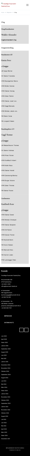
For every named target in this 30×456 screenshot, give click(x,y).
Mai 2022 (3, 425)
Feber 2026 (4, 342)
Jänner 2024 (4, 393)
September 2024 (6, 374)
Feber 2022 (4, 435)
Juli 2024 (3, 381)
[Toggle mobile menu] (27, 5)
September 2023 (5, 403)
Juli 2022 (3, 419)
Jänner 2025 (4, 361)
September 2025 (5, 349)
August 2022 (4, 416)
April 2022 (4, 429)
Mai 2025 (3, 358)
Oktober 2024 (5, 371)
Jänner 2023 (4, 406)
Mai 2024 (3, 384)
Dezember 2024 (5, 365)
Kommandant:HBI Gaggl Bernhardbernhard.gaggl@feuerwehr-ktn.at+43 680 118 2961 (10, 294)
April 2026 (4, 339)
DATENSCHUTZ (9, 322)
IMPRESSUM (8, 316)
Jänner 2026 (4, 345)
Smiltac (18, 450)
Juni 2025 (4, 355)
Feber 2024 (4, 390)
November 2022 (5, 409)
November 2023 (5, 397)
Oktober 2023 (5, 400)
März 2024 (4, 387)
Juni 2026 (4, 336)
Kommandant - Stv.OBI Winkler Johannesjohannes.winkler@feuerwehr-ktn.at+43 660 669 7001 (11, 305)
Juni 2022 (4, 422)
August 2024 (4, 377)
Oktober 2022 (5, 413)
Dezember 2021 (5, 438)
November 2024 (5, 368)
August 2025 (4, 352)
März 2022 (4, 432)
